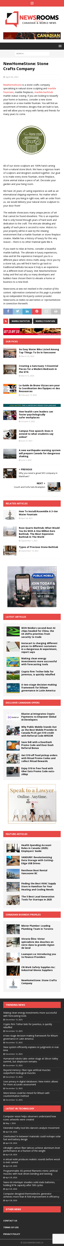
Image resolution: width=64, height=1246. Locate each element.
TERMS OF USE (11, 1227)
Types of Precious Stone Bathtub (38, 547)
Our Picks (12, 341)
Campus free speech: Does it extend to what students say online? (36, 433)
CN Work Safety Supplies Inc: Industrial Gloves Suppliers (38, 969)
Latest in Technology (20, 1108)
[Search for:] (32, 53)
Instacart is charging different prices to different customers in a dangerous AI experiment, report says (39, 648)
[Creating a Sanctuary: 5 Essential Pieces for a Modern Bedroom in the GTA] (9, 369)
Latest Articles (16, 616)
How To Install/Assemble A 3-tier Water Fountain (38, 513)
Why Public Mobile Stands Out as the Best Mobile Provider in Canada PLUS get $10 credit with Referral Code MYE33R (39, 731)
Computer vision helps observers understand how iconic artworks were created (29, 1118)
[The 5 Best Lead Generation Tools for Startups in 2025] (13, 900)
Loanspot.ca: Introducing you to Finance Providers (38, 955)
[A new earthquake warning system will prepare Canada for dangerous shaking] (9, 454)
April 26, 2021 (12, 77)
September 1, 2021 (29, 540)
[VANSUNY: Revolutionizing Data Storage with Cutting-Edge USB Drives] (13, 861)
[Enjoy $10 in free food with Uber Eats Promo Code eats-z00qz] (13, 772)
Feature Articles (16, 834)
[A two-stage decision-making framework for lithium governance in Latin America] (13, 688)
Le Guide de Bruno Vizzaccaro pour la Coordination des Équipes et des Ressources (39, 388)
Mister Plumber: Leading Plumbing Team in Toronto (37, 927)
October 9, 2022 (28, 421)
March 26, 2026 (27, 356)
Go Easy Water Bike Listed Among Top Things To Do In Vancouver (39, 351)
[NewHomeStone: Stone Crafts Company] (13, 984)
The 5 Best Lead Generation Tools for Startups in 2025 (37, 898)
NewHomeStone (12, 84)
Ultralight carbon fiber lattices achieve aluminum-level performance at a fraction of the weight (31, 1149)
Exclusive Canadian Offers (23, 702)
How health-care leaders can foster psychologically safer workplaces (36, 414)
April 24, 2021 (27, 518)
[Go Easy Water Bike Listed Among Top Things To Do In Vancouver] (9, 353)
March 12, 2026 (27, 375)
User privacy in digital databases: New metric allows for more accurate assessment (30, 1083)
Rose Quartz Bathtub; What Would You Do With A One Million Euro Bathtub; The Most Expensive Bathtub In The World (39, 532)
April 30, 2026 (11, 1132)
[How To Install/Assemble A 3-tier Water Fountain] (9, 515)
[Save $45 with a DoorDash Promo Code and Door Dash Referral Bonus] (13, 746)
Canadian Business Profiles (23, 914)
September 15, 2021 (30, 551)
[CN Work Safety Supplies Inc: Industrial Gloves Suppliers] (13, 971)
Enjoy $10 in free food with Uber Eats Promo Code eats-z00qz (38, 771)
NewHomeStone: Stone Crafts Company (39, 982)
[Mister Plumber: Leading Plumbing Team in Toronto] (13, 929)
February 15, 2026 (29, 395)
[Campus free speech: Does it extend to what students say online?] (9, 434)
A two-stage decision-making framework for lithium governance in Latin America (39, 687)
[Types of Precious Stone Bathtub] (9, 550)
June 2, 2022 (26, 460)
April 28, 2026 (11, 1200)
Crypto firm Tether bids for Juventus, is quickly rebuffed (38, 673)
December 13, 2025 (14, 1019)
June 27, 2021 (26, 440)
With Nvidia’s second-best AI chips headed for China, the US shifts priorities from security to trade (38, 632)
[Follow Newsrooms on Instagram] (32, 3)
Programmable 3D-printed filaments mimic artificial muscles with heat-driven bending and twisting (30, 1172)
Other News (13, 1209)
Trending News (15, 1004)
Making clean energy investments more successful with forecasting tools (39, 661)
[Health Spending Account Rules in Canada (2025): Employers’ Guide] (13, 848)
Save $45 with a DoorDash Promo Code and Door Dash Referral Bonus (37, 745)
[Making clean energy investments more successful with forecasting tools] (13, 662)
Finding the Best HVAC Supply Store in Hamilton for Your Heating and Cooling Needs (38, 886)
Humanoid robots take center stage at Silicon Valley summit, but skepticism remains (30, 1060)
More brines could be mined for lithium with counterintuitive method (26, 1094)
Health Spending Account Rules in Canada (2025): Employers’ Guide (36, 848)
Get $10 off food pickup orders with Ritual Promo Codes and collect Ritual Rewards (39, 758)
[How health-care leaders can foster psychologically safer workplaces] (9, 415)
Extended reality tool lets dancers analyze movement (31, 1127)
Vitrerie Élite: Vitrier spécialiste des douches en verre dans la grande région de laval (37, 943)
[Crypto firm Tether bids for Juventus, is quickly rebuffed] (13, 675)
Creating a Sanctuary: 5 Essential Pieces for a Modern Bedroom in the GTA (38, 368)
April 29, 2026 (11, 1154)
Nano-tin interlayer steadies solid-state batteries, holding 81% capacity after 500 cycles (29, 1184)
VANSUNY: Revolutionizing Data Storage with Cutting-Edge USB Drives (37, 860)
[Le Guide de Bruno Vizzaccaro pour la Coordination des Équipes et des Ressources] (9, 389)
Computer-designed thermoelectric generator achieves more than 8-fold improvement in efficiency (31, 1195)
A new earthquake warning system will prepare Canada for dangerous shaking (40, 453)
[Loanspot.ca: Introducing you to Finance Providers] (13, 957)
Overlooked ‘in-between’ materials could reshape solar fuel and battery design (32, 1138)
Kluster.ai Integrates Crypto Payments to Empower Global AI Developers (38, 716)
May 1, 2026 (11, 1123)
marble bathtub (43, 92)
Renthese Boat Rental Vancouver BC (34, 872)
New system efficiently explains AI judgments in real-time (31, 1049)
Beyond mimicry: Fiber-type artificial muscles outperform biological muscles (27, 1071)
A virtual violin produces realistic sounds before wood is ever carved (31, 1161)
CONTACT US (10, 1220)
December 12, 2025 (14, 1042)
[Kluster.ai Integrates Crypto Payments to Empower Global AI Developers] (13, 717)
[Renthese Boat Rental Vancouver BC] (13, 874)
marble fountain (45, 321)
